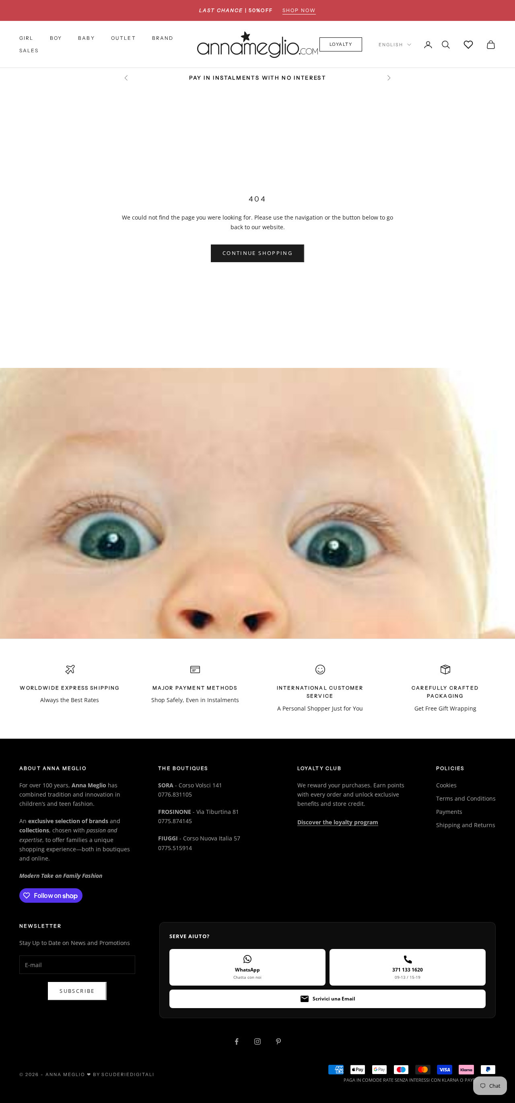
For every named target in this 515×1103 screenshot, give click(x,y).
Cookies (446, 785)
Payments (449, 811)
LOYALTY (341, 44)
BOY (56, 38)
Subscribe (77, 990)
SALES (29, 50)
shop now (299, 10)
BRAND (163, 38)
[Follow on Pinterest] (278, 1041)
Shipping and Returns (465, 825)
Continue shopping (257, 253)
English (391, 44)
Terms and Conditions (466, 798)
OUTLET (123, 38)
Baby (86, 38)
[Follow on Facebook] (237, 1041)
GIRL (26, 38)
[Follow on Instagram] (257, 1041)
